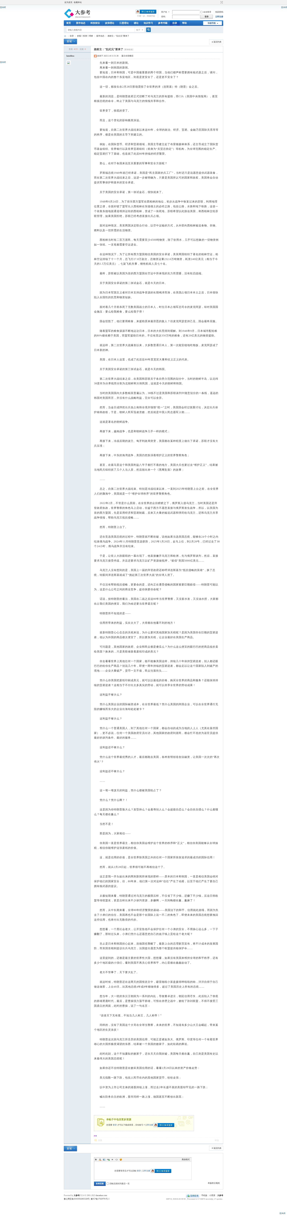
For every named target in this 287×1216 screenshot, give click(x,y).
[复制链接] (128, 49)
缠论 (136, 23)
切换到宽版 (221, 2)
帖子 (138, 30)
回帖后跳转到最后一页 (120, 1183)
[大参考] (78, 18)
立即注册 (219, 16)
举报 (217, 1140)
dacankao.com (101, 1195)
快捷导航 (212, 23)
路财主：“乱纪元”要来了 (118, 36)
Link (108, 1159)
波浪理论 (109, 23)
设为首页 (68, 2)
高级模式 (186, 1159)
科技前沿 (95, 23)
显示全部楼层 (127, 56)
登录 (115, 1125)
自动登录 (207, 12)
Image (104, 1159)
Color (100, 1159)
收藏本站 (78, 2)
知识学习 (148, 23)
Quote (112, 1159)
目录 (174, 23)
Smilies (120, 1159)
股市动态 (80, 23)
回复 (100, 1140)
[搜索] (148, 30)
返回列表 (217, 42)
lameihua (70, 56)
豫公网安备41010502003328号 (77, 1199)
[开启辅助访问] (218, 2)
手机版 (204, 1195)
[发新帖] (70, 41)
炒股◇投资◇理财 (85, 36)
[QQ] (192, 1195)
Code (116, 1159)
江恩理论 (124, 23)
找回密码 (219, 12)
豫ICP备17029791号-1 (100, 1199)
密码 (163, 16)
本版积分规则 (214, 1183)
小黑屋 (212, 1195)
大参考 (65, 36)
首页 (68, 23)
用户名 (164, 12)
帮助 (184, 23)
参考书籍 (162, 23)
